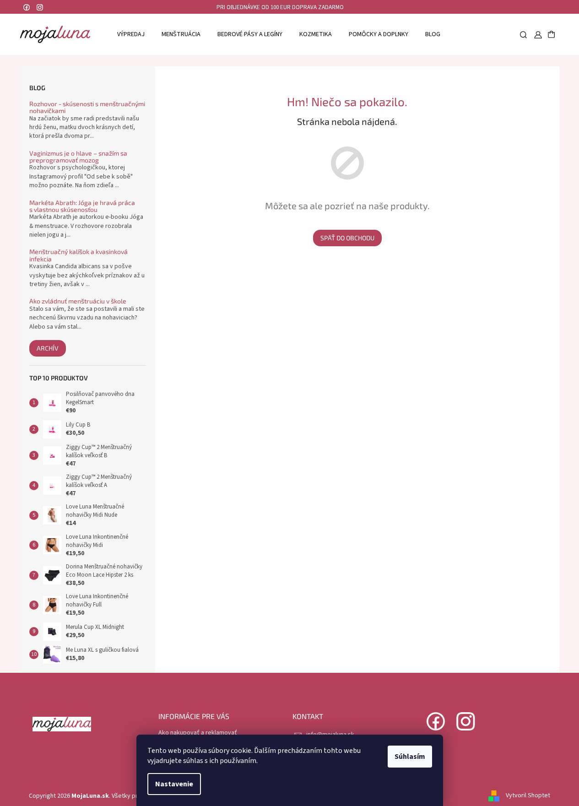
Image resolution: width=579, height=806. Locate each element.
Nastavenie (174, 784)
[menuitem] (131, 34)
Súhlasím (410, 757)
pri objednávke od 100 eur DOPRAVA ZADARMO (280, 7)
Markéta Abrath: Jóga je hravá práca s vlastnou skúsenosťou (82, 206)
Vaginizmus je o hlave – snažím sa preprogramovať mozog (78, 157)
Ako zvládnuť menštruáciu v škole (77, 301)
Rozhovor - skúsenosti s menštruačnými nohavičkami (87, 107)
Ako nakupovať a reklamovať (197, 732)
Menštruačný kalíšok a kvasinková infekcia (78, 255)
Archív (48, 348)
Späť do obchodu (347, 238)
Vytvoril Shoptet (528, 796)
